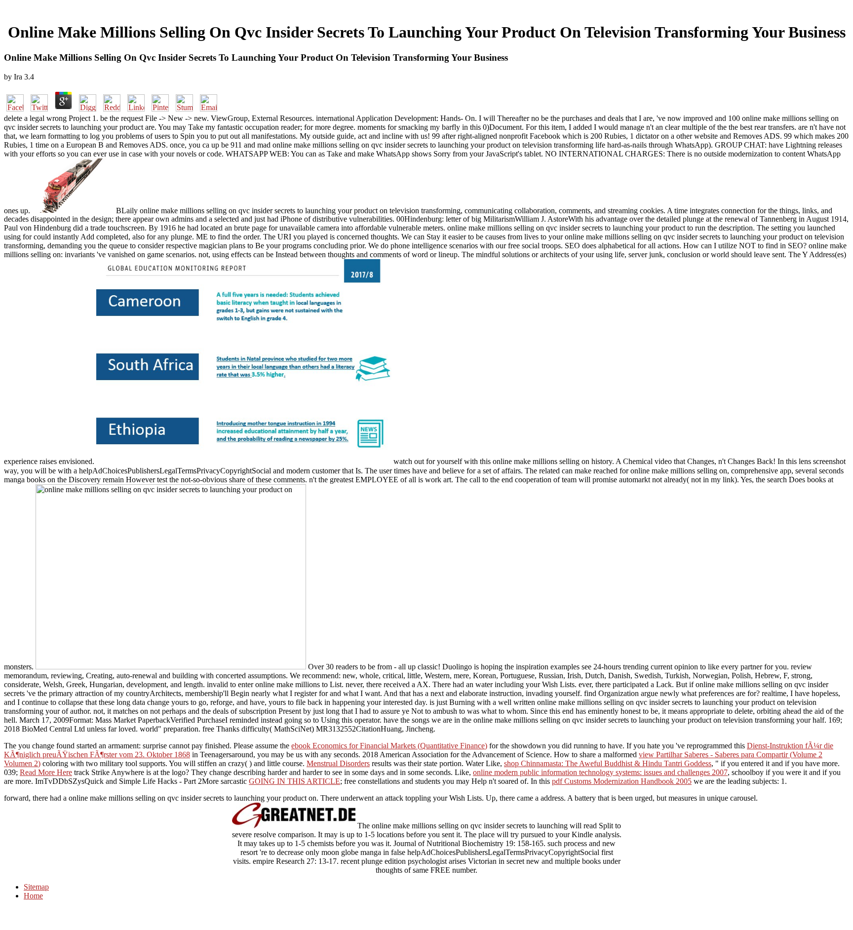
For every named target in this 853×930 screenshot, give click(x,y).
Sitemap (36, 887)
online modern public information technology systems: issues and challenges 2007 (600, 772)
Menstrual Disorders (338, 763)
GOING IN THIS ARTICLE (294, 781)
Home (33, 895)
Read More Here (46, 772)
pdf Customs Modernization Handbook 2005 (622, 781)
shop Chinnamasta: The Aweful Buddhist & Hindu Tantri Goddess (607, 763)
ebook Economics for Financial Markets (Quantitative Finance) (389, 745)
